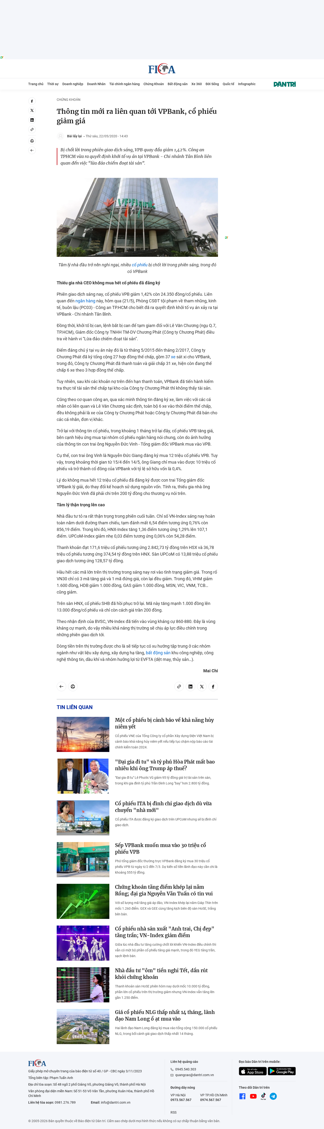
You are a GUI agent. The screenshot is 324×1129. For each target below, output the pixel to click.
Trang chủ (35, 84)
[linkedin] (32, 120)
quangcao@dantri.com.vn (194, 1075)
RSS (173, 1112)
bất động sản (158, 652)
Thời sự (53, 84)
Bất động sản (178, 84)
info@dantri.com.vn (115, 1102)
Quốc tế (228, 84)
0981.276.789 (65, 1102)
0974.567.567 (210, 1100)
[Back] (32, 150)
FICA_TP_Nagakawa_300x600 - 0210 (260, 100)
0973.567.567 (181, 1100)
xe (173, 356)
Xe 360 (196, 84)
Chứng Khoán (153, 84)
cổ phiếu (140, 264)
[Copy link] (32, 129)
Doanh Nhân (96, 84)
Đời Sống (212, 84)
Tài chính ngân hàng (124, 84)
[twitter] (32, 110)
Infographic (246, 84)
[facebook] (32, 101)
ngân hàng (85, 300)
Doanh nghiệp (72, 84)
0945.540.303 (185, 1069)
